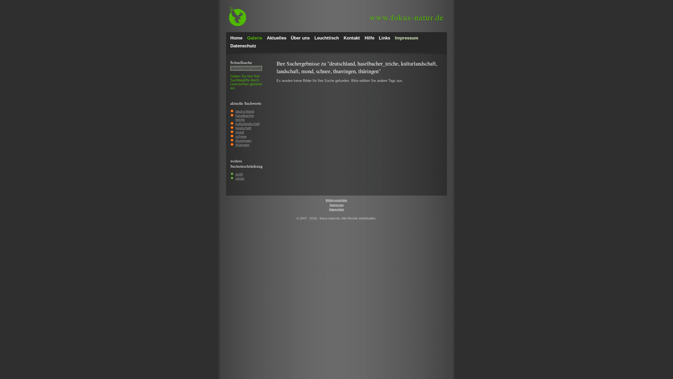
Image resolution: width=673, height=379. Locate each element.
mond (240, 132)
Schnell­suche (241, 62)
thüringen (242, 145)
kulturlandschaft (248, 124)
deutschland (245, 111)
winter (240, 179)
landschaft (243, 128)
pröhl (239, 174)
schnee (241, 136)
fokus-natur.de (407, 17)
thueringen (243, 141)
